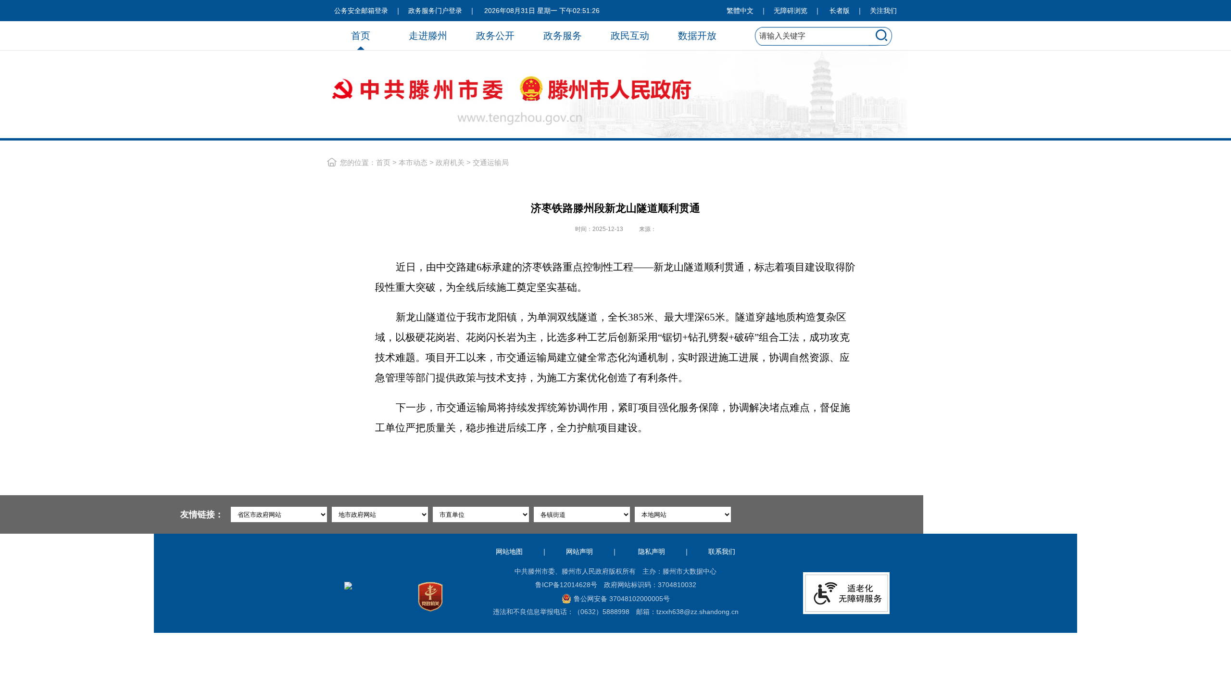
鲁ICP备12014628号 (566, 585)
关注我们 (883, 10)
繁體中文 (740, 10)
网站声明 (579, 551)
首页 (360, 35)
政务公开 (495, 35)
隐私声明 (651, 551)
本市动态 (413, 162)
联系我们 (721, 551)
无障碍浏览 (790, 10)
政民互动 (630, 35)
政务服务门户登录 (435, 10)
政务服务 (562, 35)
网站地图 (509, 551)
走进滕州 (428, 35)
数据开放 (697, 35)
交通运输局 (491, 162)
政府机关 (450, 162)
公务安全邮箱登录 (361, 10)
